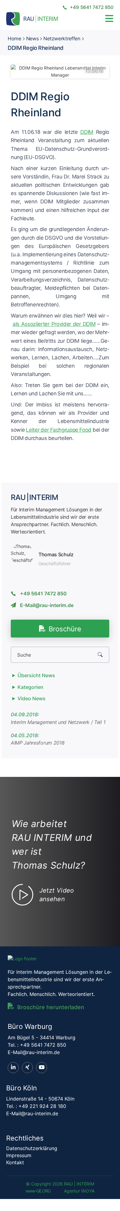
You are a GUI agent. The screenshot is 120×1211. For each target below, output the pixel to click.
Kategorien (30, 687)
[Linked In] (13, 1067)
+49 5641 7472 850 (91, 7)
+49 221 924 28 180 (42, 1106)
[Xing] (27, 1067)
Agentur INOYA (79, 1190)
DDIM (86, 132)
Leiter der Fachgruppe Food (58, 430)
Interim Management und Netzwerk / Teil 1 (58, 722)
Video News (32, 698)
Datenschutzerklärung (31, 1148)
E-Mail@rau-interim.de (47, 605)
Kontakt (15, 1162)
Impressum (18, 1155)
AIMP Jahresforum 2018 (37, 743)
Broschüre (65, 629)
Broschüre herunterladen (50, 1007)
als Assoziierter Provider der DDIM (54, 324)
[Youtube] (41, 1067)
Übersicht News (36, 675)
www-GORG (38, 1190)
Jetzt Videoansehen (56, 895)
